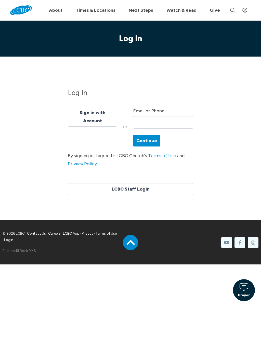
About (55, 10)
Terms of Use (162, 155)
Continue (146, 140)
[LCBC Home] (21, 10)
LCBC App (71, 233)
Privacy (87, 233)
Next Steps (141, 10)
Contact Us (36, 233)
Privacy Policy (82, 164)
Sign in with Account (93, 117)
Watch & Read (181, 10)
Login (8, 240)
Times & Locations (95, 10)
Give (215, 10)
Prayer (244, 295)
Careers (54, 233)
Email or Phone (148, 111)
